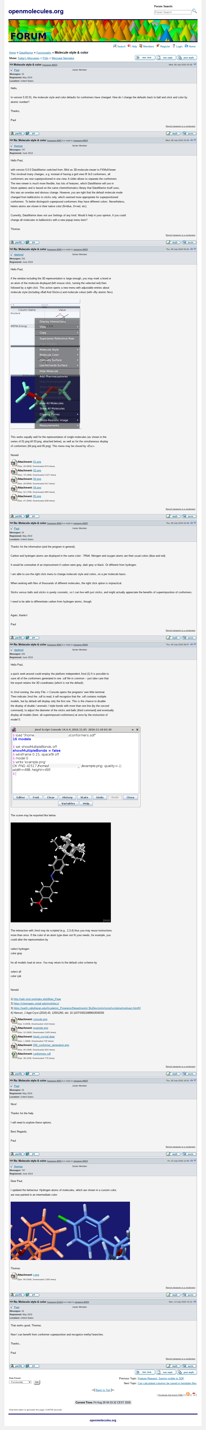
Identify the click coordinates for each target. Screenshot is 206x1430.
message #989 (55, 523)
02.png (37, 470)
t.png (36, 1274)
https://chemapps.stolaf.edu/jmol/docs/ (36, 1003)
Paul (16, 70)
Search (121, 46)
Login (178, 46)
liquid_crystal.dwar (44, 1036)
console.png (40, 1019)
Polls (45, 58)
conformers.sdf (42, 1053)
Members (148, 46)
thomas (18, 145)
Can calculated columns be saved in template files (167, 1383)
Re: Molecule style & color (30, 140)
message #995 (55, 1161)
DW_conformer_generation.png (51, 1045)
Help (134, 46)
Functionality (43, 52)
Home (192, 46)
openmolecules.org (36, 10)
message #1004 (55, 1302)
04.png (37, 487)
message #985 (55, 140)
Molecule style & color (27, 64)
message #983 (50, 65)
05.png (37, 496)
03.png (37, 478)
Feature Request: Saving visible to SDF (161, 1378)
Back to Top (103, 1390)
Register (165, 46)
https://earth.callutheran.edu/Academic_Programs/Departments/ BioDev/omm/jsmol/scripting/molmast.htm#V (77, 1008)
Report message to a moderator (180, 126)
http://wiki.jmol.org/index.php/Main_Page (37, 999)
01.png (37, 461)
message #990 (55, 645)
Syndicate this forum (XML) (170, 1395)
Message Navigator (63, 58)
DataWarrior (26, 52)
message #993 (55, 1081)
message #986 (55, 249)
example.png (40, 1027)
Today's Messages (28, 58)
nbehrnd (18, 254)
